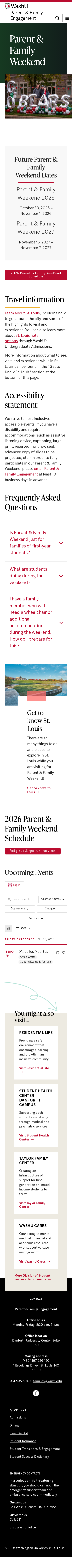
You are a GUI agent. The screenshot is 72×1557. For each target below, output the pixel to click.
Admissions (18, 1417)
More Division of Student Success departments (32, 1277)
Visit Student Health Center (34, 1137)
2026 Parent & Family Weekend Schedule (36, 275)
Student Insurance (23, 1441)
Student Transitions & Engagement (35, 1449)
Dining (14, 1425)
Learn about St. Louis (22, 313)
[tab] (36, 543)
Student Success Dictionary (29, 1456)
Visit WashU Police (23, 1527)
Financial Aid (19, 1433)
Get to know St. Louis (39, 790)
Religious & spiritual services (33, 851)
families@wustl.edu (47, 1381)
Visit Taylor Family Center (32, 1205)
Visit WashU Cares (32, 1261)
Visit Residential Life (34, 1068)
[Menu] (67, 12)
